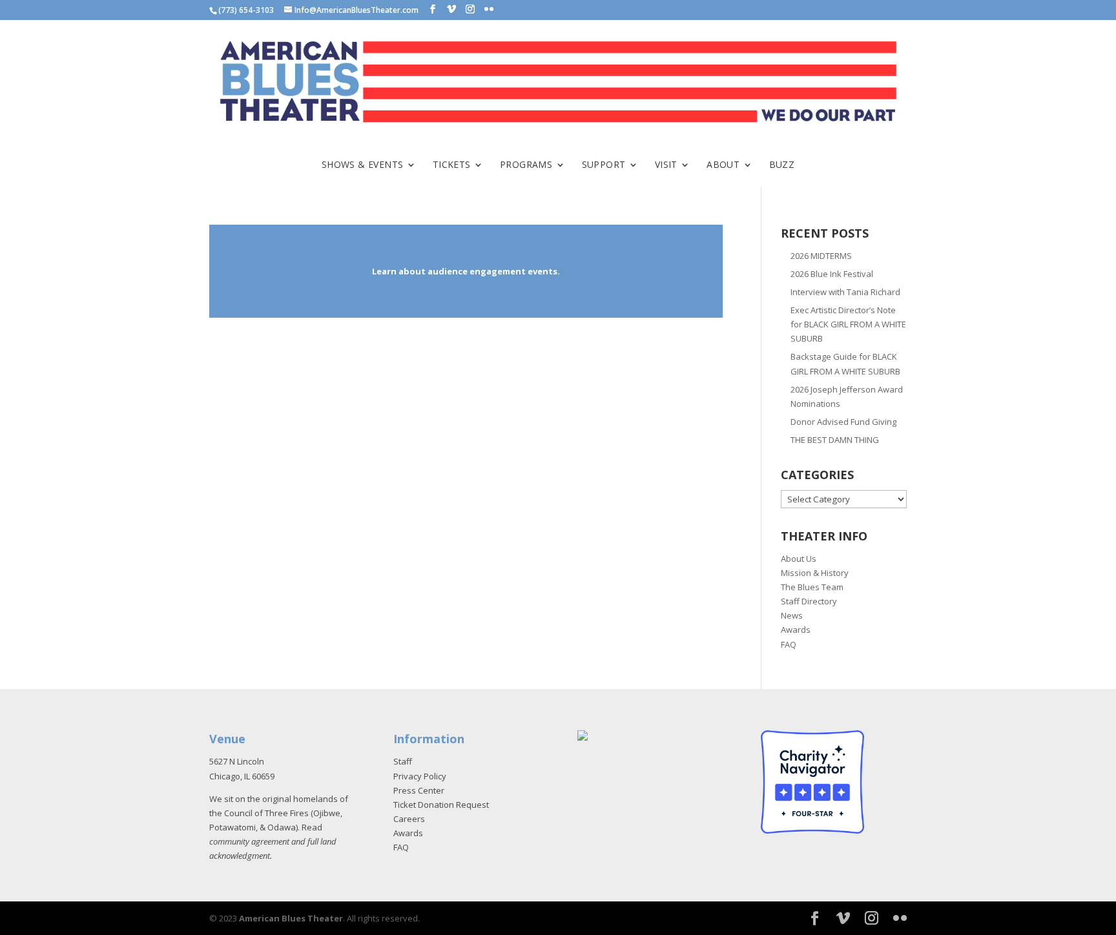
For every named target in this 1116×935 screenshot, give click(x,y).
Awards (796, 629)
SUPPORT (604, 165)
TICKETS (452, 165)
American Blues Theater (291, 918)
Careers (409, 819)
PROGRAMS (526, 165)
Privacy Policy (419, 776)
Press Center (418, 790)
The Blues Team (812, 587)
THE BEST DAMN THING (834, 440)
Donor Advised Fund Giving (843, 421)
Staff (402, 761)
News (792, 615)
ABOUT (723, 165)
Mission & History (815, 573)
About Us (798, 558)
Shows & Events (363, 165)
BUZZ (782, 165)
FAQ (788, 644)
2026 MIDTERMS (821, 256)
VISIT (666, 165)
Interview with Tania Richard (845, 292)
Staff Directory (809, 601)
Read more (466, 271)
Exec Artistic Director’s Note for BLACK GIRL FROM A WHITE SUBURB (848, 324)
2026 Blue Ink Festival (831, 274)
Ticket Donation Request (441, 804)
